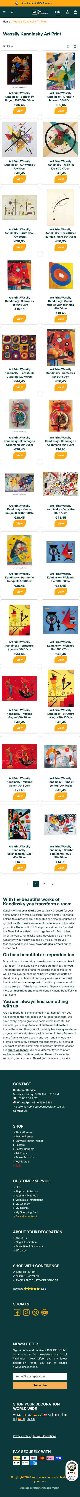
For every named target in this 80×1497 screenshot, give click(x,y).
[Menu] (4, 12)
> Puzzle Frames (23, 1136)
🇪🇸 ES (21, 1419)
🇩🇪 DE (37, 1414)
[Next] (52, 884)
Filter (10, 46)
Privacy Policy (22, 1436)
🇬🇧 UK (31, 1419)
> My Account (21, 1203)
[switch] (71, 1478)
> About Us (20, 1238)
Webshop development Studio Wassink (40, 1487)
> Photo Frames (22, 1132)
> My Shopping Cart (25, 1212)
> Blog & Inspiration (25, 1242)
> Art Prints (20, 1153)
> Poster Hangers (23, 1148)
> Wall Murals (21, 1161)
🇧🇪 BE (27, 1414)
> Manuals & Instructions (28, 1199)
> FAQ (17, 1187)
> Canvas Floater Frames (28, 1140)
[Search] (12, 12)
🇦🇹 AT (47, 1414)
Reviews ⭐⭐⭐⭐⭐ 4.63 (29, 1288)
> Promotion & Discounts (28, 1246)
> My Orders (20, 1207)
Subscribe (40, 1385)
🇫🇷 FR (58, 1414)
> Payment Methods (25, 1195)
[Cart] (75, 12)
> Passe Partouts (23, 1157)
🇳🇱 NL (17, 1414)
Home (6, 21)
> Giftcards (20, 1250)
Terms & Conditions (44, 1436)
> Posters (19, 1144)
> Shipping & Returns (26, 1191)
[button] (57, 12)
